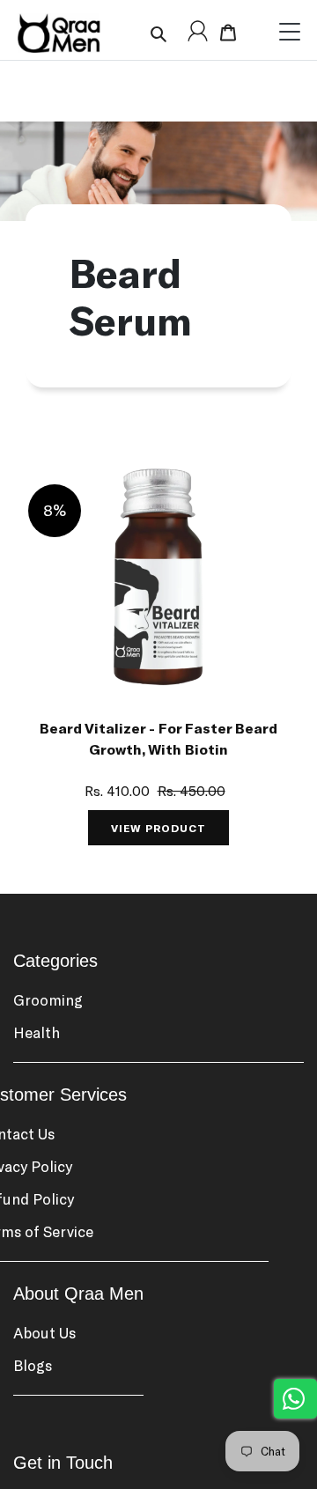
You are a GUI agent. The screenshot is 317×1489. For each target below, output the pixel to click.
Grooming (48, 999)
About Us (44, 1332)
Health (36, 1032)
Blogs (32, 1365)
